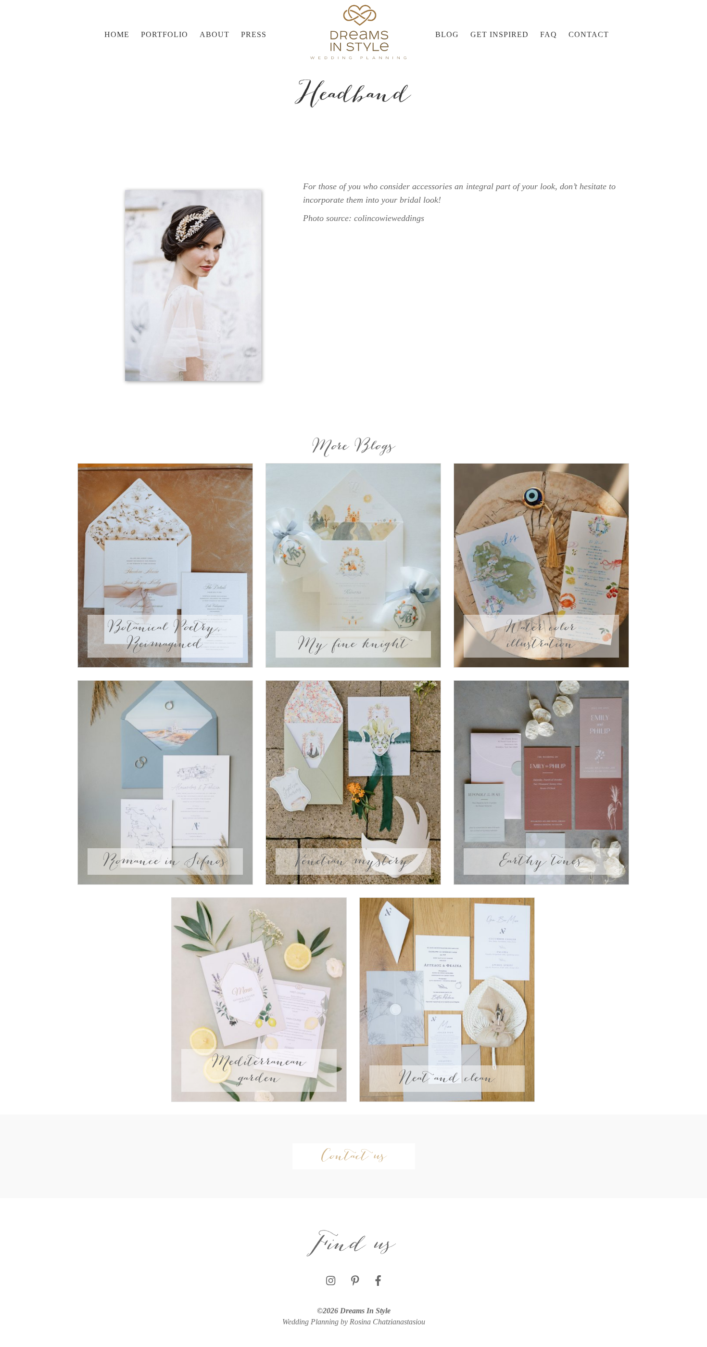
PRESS (253, 34)
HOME (116, 34)
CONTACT (588, 34)
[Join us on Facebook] (378, 1281)
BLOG (447, 34)
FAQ (548, 34)
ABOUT (214, 34)
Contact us (353, 1156)
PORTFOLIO (164, 34)
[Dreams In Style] (358, 31)
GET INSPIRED (499, 34)
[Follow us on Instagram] (330, 1281)
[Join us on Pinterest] (355, 1281)
